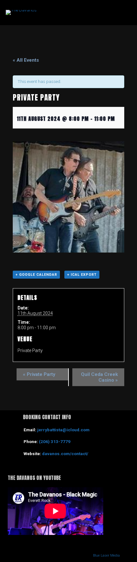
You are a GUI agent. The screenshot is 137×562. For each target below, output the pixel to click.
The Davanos (72, 12)
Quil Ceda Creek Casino (99, 377)
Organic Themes (53, 555)
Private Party (39, 374)
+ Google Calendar (36, 275)
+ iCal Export (82, 275)
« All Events (26, 60)
